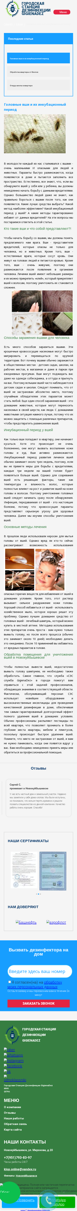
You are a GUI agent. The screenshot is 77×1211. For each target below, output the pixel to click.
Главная (8, 24)
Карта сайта (13, 1129)
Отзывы (10, 1112)
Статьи (19, 24)
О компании (12, 1107)
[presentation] (7, 797)
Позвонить (26, 1200)
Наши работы (14, 1118)
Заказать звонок (39, 1003)
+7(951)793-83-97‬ (18, 1157)
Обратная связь (15, 1124)
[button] (37, 894)
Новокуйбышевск (26, 1175)
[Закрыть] (64, 1192)
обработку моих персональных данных (34, 984)
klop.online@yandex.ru (20, 1169)
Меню (63, 12)
